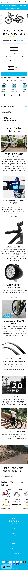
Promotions (14, 545)
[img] (15, 474)
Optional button (14, 216)
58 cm (17, 68)
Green (16, 56)
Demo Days (14, 550)
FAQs (14, 538)
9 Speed (14, 49)
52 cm (11, 68)
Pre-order (14, 74)
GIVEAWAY (14, 548)
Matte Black (7, 56)
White (22, 56)
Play (13, 454)
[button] (10, 36)
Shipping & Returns (14, 553)
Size (13, 65)
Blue (11, 60)
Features (14, 533)
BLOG (14, 535)
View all (22, 483)
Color (14, 53)
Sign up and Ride (13, 558)
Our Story (14, 530)
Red (17, 60)
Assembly (14, 543)
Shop (14, 528)
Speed (14, 46)
